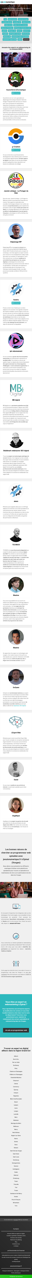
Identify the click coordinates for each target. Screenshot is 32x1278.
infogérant (5, 33)
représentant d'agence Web (9, 39)
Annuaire (9, 1233)
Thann (16, 1181)
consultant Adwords (7, 22)
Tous (5, 19)
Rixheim (16, 1147)
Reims (16, 1138)
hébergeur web (12, 30)
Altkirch (16, 1056)
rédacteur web (7, 36)
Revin (16, 1144)
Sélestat (16, 1175)
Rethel (16, 1141)
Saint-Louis (16, 1157)
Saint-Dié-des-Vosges (16, 1150)
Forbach (16, 1092)
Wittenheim (16, 1202)
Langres (16, 1105)
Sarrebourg (16, 1160)
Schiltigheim (16, 1169)
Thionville (16, 1184)
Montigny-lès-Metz (16, 1123)
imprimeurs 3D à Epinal (20, 705)
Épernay (16, 1089)
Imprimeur (19, 30)
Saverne (16, 1166)
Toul (16, 1187)
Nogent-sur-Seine (16, 1135)
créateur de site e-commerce (20, 25)
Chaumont (16, 1080)
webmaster (26, 39)
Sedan (16, 1172)
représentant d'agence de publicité (20, 36)
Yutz (16, 1205)
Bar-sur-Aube (16, 1062)
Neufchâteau (16, 1132)
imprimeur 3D (27, 30)
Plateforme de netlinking (16, 1239)
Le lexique (16, 1246)
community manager (23, 19)
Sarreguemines (16, 1163)
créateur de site (8, 25)
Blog (16, 1241)
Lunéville (16, 1114)
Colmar (16, 1083)
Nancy (16, 1129)
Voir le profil (16, 93)
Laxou (16, 1108)
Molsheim (16, 1120)
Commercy (16, 1086)
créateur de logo (26, 22)
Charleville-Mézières (16, 1077)
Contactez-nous (16, 1244)
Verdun (16, 1196)
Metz (16, 1117)
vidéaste (20, 39)
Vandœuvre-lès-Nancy (16, 1193)
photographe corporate (14, 33)
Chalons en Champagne (16, 1071)
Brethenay (16, 1065)
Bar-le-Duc (16, 1059)
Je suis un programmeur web (16, 1030)
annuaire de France (15, 923)
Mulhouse (16, 1126)
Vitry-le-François (16, 1199)
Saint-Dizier (16, 1154)
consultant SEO (17, 22)
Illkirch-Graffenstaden (16, 1099)
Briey (16, 1068)
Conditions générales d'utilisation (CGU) (16, 1235)
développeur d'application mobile (23, 28)
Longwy (16, 1111)
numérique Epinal (16, 1261)
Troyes (16, 1190)
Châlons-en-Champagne (16, 1074)
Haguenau (16, 1096)
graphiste (4, 30)
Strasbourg (16, 1178)
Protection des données (16, 1237)
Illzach (16, 1102)
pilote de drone (25, 33)
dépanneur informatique (7, 28)
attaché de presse (12, 19)
